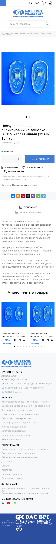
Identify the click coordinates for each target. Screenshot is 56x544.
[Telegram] (43, 196)
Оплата (5, 465)
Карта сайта (7, 525)
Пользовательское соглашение (18, 453)
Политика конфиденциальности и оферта (24, 449)
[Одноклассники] (18, 196)
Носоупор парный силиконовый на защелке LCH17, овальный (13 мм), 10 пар (13, 335)
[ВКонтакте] (13, 196)
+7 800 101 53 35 (12, 372)
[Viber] (33, 196)
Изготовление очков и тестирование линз (25, 401)
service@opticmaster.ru (17, 379)
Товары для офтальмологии (16, 435)
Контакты (6, 470)
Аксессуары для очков (13, 426)
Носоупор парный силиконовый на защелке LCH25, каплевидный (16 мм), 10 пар (41, 335)
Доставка (6, 461)
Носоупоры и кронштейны (24, 185)
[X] (28, 196)
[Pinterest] (23, 196)
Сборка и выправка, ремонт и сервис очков (25, 406)
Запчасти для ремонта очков (17, 410)
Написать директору (12, 474)
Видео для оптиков (12, 478)
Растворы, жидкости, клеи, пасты (19, 422)
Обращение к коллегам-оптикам (19, 457)
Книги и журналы (11, 439)
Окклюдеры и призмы (13, 431)
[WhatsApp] (38, 196)
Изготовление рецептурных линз (20, 414)
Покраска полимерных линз (17, 418)
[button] (26, 117)
